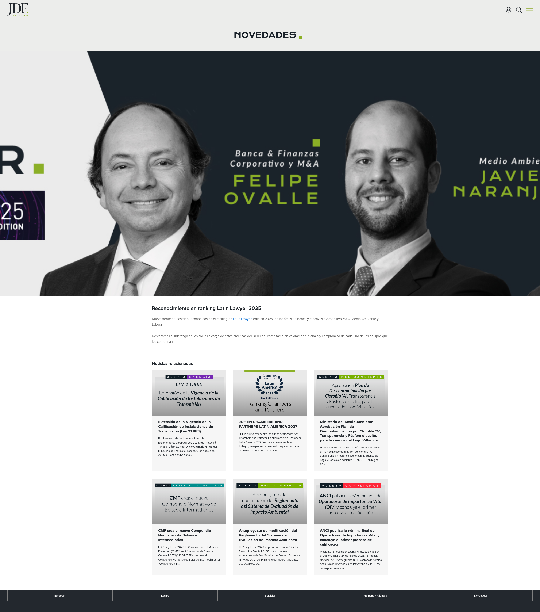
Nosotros (59, 596)
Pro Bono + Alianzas (375, 596)
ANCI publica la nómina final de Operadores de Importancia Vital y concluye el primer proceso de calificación (349, 537)
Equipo (165, 596)
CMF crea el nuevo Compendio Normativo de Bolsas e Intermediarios (184, 535)
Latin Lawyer (242, 318)
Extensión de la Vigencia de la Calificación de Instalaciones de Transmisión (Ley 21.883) (185, 426)
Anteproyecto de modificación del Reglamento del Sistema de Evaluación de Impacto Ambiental (268, 535)
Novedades (480, 596)
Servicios (270, 596)
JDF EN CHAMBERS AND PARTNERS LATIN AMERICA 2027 (268, 424)
